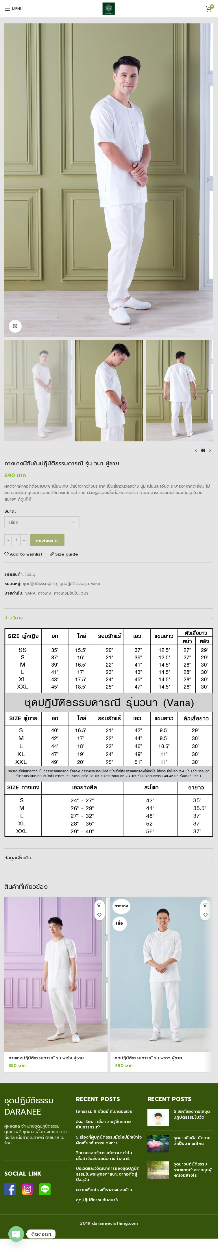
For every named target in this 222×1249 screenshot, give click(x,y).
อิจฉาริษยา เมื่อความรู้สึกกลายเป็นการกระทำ (103, 1124)
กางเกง (44, 593)
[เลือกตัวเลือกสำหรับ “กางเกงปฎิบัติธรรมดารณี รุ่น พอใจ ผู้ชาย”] (100, 905)
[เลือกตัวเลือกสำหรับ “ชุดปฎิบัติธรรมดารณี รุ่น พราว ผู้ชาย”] (205, 905)
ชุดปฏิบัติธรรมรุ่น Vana (80, 584)
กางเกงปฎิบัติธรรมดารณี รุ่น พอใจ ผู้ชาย (46, 1058)
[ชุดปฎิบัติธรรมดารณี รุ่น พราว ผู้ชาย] (162, 974)
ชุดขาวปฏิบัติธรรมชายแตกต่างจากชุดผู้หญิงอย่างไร (192, 1169)
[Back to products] (202, 450)
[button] (10, 180)
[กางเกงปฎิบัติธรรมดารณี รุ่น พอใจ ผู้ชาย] (56, 974)
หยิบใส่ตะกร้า (47, 540)
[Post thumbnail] (158, 1117)
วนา (84, 593)
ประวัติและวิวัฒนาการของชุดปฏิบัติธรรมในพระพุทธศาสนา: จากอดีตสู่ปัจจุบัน (108, 1174)
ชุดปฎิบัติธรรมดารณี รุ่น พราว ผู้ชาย (148, 1058)
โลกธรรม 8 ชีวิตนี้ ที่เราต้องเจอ (104, 1112)
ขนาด (9, 511)
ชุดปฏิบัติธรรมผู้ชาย (40, 584)
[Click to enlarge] (15, 326)
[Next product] (209, 450)
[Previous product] (196, 450)
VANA (30, 593)
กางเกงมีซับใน (66, 593)
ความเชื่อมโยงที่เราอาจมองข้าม (104, 1190)
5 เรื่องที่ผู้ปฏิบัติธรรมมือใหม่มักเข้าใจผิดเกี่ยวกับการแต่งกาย (109, 1140)
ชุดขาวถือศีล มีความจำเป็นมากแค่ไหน (191, 1141)
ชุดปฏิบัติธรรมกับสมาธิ (97, 1200)
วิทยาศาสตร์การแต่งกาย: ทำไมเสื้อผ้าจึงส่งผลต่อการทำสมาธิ (104, 1155)
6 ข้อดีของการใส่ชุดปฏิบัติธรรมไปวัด (191, 1114)
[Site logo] (109, 8)
